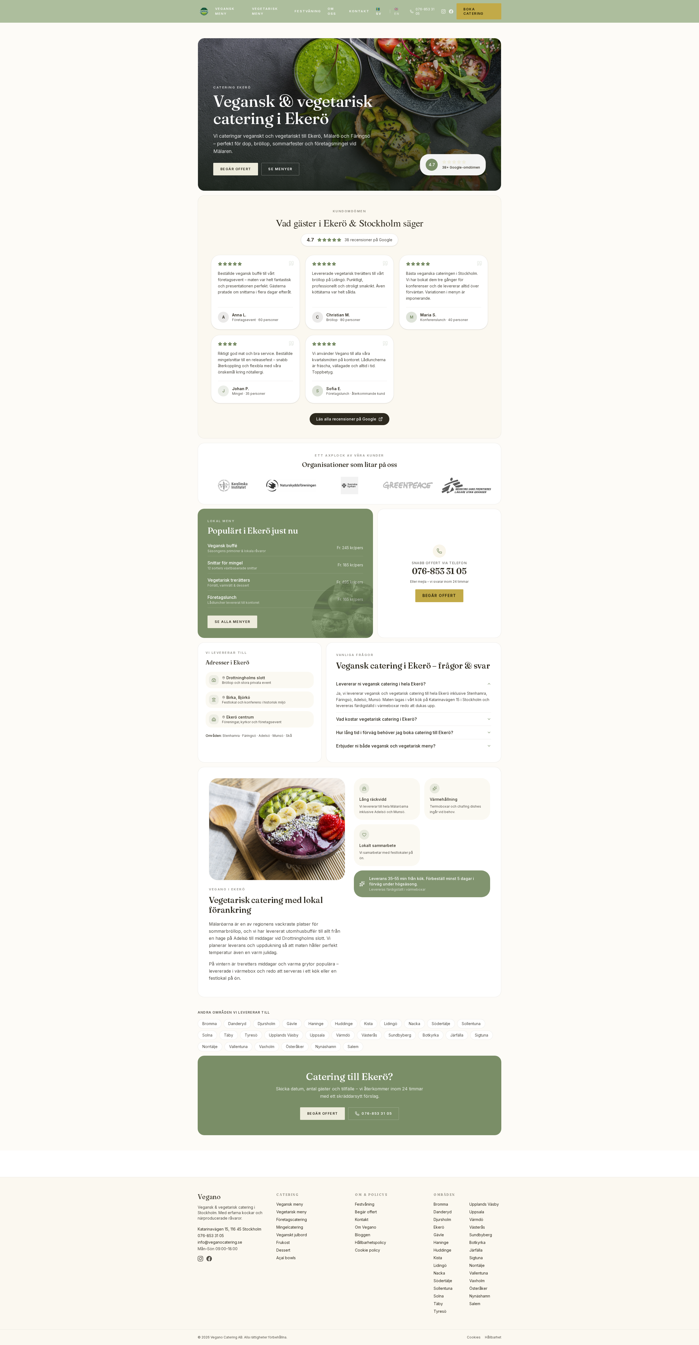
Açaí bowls (286, 1257)
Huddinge (344, 1023)
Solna (207, 1035)
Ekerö (439, 1227)
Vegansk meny (225, 11)
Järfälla (456, 1035)
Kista (368, 1023)
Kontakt (359, 11)
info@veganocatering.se (220, 1242)
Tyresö (251, 1035)
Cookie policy (367, 1250)
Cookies (474, 1337)
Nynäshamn (325, 1046)
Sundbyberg (400, 1035)
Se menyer (280, 169)
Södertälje (441, 1023)
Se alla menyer (232, 622)
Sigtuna (481, 1035)
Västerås (369, 1035)
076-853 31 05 (425, 11)
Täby (228, 1035)
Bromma (209, 1023)
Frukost (283, 1242)
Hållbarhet (493, 1337)
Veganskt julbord (291, 1234)
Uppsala (317, 1035)
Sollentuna (471, 1023)
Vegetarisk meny (265, 11)
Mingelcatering (289, 1227)
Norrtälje (210, 1046)
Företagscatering (291, 1219)
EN (396, 11)
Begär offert (235, 169)
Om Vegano (365, 1227)
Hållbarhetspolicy (370, 1242)
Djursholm (266, 1023)
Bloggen (362, 1234)
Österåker (295, 1046)
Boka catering (473, 11)
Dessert (283, 1250)
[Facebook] (451, 11)
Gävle (292, 1023)
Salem (353, 1046)
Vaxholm (266, 1046)
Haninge (316, 1023)
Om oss (332, 11)
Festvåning (308, 11)
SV (378, 11)
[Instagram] (443, 11)
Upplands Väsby (283, 1035)
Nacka (414, 1023)
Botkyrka (431, 1035)
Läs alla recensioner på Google (346, 419)
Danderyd (237, 1023)
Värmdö (343, 1035)
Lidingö (390, 1023)
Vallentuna (238, 1046)
